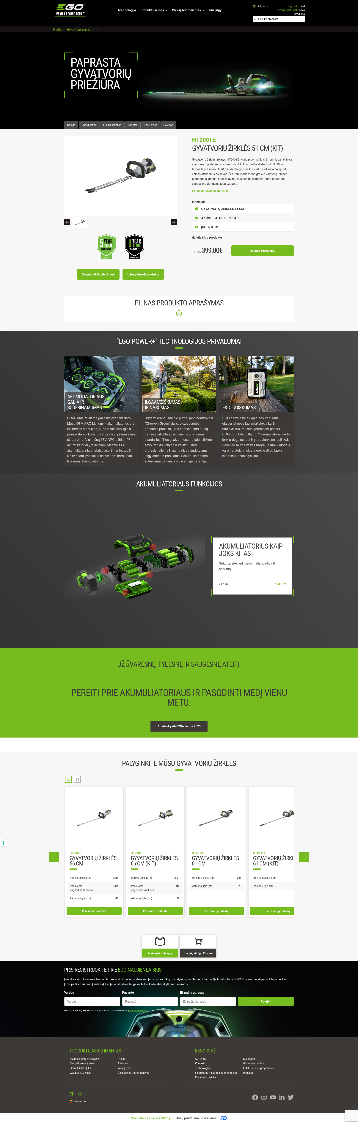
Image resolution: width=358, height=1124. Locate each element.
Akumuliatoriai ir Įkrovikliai (85, 1058)
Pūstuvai (123, 1063)
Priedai (122, 1058)
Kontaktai (200, 1063)
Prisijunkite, (293, 6)
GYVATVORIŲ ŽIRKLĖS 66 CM (93, 861)
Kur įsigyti (216, 10)
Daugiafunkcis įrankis (82, 1063)
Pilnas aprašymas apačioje (210, 190)
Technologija (127, 10)
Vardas (69, 992)
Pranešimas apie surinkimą (150, 1118)
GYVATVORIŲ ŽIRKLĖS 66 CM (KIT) (154, 861)
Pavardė (128, 992)
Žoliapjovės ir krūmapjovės (133, 1072)
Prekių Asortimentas (186, 10)
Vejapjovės (124, 1068)
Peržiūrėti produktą (94, 911)
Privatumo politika (138, 1010)
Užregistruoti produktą (143, 274)
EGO (70, 10)
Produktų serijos (152, 10)
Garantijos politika (253, 1063)
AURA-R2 (200, 1058)
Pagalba (248, 1072)
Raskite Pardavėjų (262, 250)
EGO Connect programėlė (258, 1068)
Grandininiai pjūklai (81, 1068)
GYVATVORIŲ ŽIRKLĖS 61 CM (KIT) (276, 861)
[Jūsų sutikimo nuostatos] (3, 842)
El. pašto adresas (192, 992)
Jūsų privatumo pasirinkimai (196, 1118)
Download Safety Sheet (98, 274)
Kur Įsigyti (249, 1058)
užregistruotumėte (288, 10)
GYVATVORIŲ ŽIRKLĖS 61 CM (215, 861)
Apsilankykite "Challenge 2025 (179, 726)
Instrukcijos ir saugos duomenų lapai (216, 1072)
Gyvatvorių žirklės (80, 1072)
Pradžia (58, 29)
